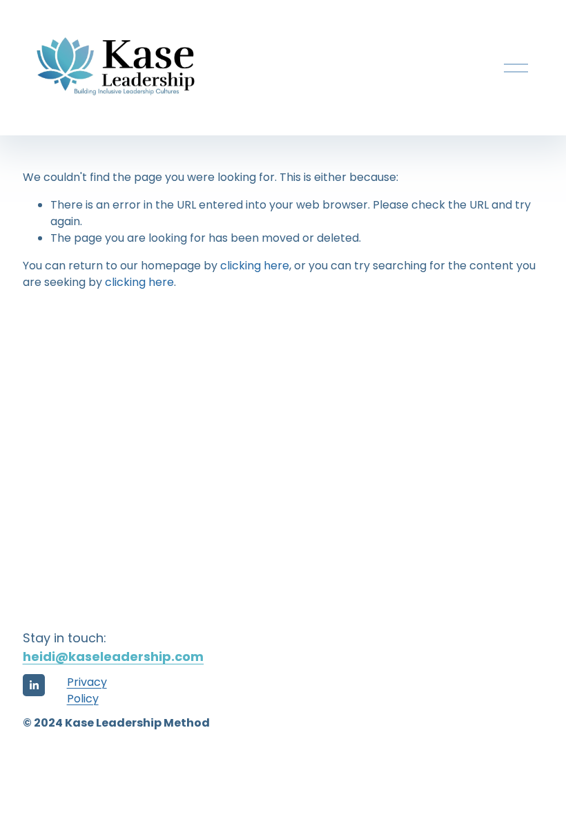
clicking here (254, 266)
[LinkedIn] (34, 685)
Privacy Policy (87, 690)
